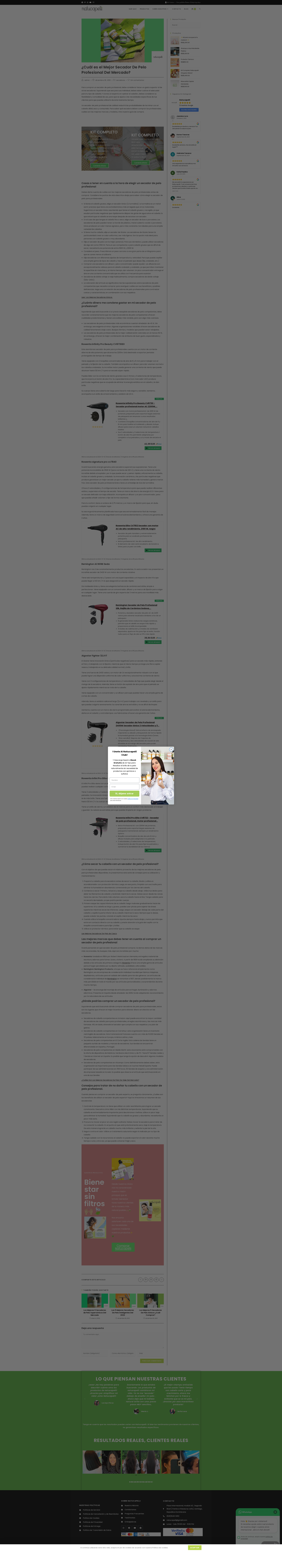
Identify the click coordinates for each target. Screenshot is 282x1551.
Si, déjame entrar (124, 793)
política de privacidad (132, 798)
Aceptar (194, 1547)
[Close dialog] (171, 749)
